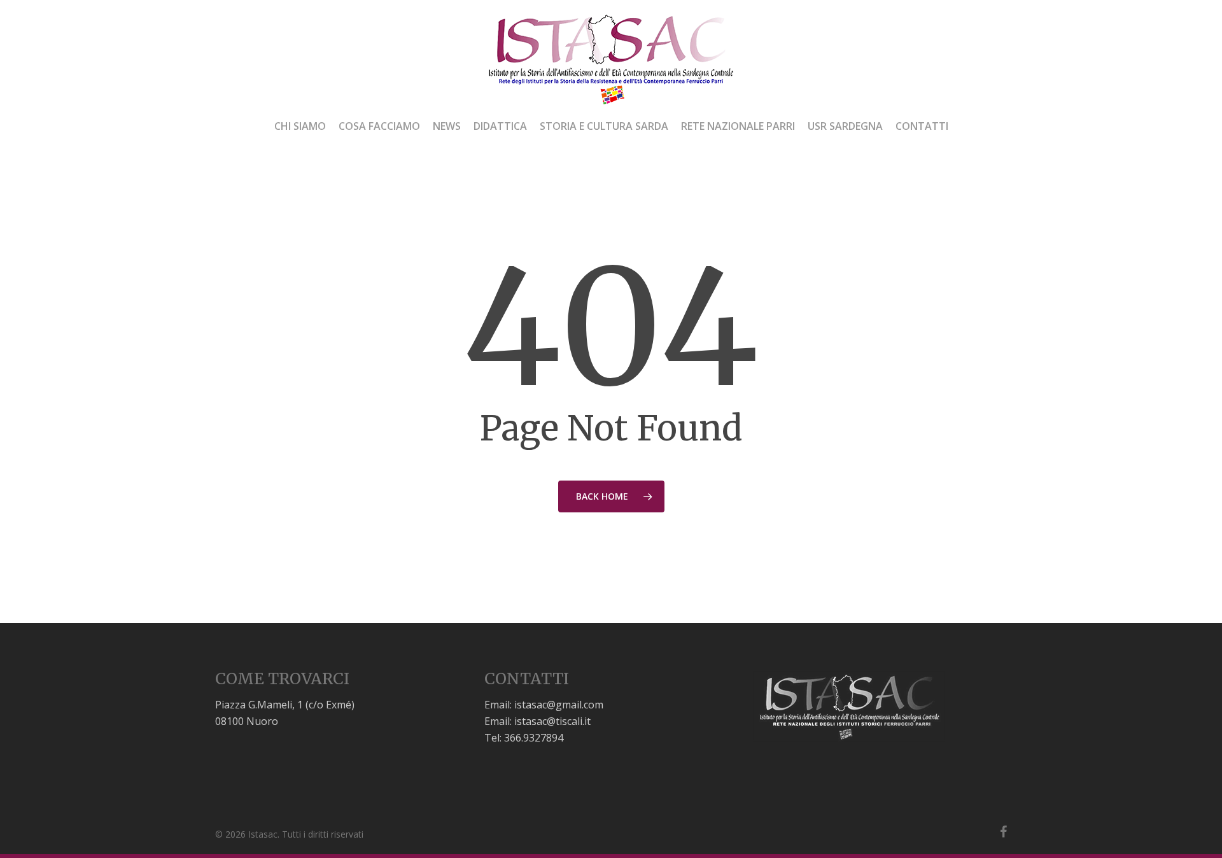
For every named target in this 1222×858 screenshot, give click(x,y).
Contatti (921, 127)
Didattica (500, 127)
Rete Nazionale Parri (738, 127)
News (447, 127)
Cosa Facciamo (379, 127)
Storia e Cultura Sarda (604, 127)
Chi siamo (300, 127)
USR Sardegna (845, 127)
